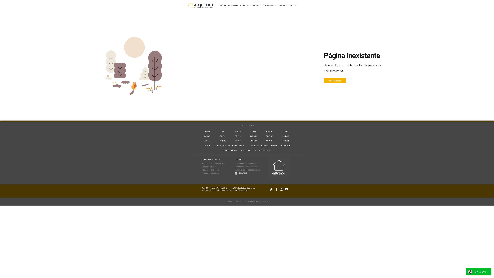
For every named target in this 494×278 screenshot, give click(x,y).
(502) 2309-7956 (226, 190)
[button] (210, 170)
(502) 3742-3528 (241, 190)
